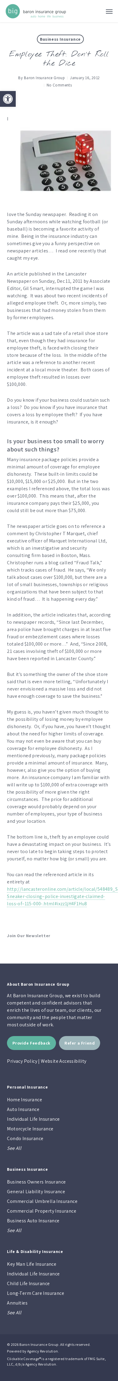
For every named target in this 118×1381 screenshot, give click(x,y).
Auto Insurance (23, 1109)
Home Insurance (24, 1099)
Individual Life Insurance (33, 1119)
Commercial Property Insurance (41, 1211)
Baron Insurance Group (44, 77)
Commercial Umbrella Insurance (42, 1201)
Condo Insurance (25, 1138)
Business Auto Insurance (33, 1220)
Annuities (17, 1303)
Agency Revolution (42, 1351)
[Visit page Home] (35, 11)
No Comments (59, 85)
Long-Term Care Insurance (35, 1293)
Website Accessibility (63, 1061)
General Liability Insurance (36, 1191)
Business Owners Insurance (36, 1182)
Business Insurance (60, 39)
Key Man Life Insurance (31, 1264)
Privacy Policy (22, 1061)
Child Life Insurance (28, 1283)
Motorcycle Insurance (30, 1129)
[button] (8, 99)
